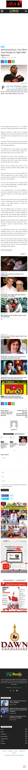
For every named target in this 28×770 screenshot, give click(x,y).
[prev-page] (13, 450)
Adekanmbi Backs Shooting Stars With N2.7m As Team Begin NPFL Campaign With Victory (5, 446)
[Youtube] (17, 690)
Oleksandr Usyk (19, 397)
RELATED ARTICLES (8, 434)
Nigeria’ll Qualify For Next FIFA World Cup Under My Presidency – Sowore (14, 445)
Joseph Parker (12, 397)
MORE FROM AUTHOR (19, 434)
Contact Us (14, 752)
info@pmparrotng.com (17, 687)
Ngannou (19, 126)
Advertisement (22, 751)
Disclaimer (11, 751)
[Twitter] (5, 61)
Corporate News (4, 738)
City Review (3, 734)
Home (2, 44)
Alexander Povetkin (8, 396)
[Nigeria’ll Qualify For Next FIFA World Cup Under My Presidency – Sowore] (14, 439)
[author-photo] (14, 424)
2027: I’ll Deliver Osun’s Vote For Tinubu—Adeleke (18, 701)
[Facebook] (2, 61)
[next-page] (15, 450)
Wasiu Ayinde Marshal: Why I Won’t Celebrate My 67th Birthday (7, 413)
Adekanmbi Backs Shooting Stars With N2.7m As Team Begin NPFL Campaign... (18, 710)
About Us (5, 751)
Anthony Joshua (10, 88)
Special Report (4, 736)
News (2, 729)
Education (3, 743)
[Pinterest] (9, 61)
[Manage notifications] (24, 766)
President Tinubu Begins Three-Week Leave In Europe (18, 716)
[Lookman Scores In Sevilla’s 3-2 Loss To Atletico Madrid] (23, 439)
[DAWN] (14, 637)
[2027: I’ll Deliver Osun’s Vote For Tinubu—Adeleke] (5, 703)
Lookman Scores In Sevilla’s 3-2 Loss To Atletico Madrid (23, 444)
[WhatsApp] (13, 61)
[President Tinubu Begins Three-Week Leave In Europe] (5, 718)
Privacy (15, 751)
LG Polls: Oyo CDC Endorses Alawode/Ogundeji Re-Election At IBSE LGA (21, 414)
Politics (2, 741)
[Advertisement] (14, 28)
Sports (5, 44)
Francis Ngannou (5, 397)
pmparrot (4, 57)
